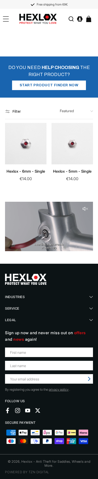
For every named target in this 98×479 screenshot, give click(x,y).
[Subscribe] (89, 379)
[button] (71, 19)
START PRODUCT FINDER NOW (49, 85)
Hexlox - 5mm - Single (72, 171)
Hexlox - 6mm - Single (26, 171)
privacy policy (59, 389)
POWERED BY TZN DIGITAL (27, 472)
